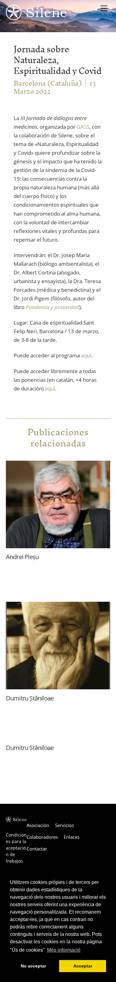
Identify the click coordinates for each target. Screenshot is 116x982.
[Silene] (36, 17)
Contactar (37, 849)
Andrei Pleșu (22, 557)
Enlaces (71, 837)
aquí (86, 355)
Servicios (64, 825)
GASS (83, 126)
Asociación (38, 825)
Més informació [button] (63, 950)
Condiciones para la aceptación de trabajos (16, 848)
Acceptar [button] (82, 965)
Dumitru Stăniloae (30, 698)
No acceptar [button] (33, 965)
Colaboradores (42, 837)
